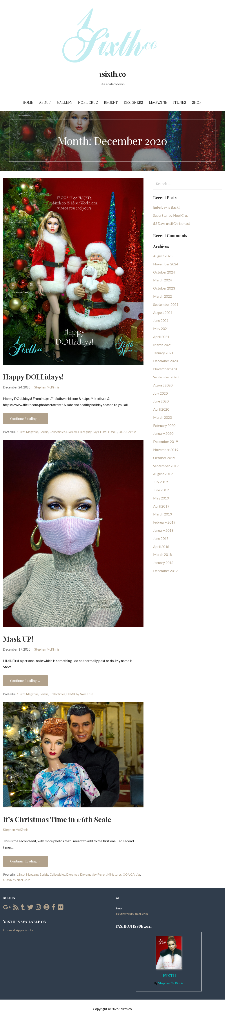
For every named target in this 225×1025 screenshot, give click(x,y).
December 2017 (165, 571)
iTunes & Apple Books (18, 930)
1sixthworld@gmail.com (132, 914)
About (45, 102)
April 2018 (161, 546)
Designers (133, 102)
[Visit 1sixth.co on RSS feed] (16, 908)
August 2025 (162, 256)
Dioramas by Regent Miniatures (101, 874)
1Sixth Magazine (27, 432)
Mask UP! (18, 638)
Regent (111, 102)
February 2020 (164, 425)
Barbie (44, 432)
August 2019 (162, 474)
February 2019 (164, 522)
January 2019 (163, 530)
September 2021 (165, 304)
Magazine (158, 102)
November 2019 (165, 449)
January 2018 (163, 562)
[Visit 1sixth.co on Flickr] (61, 908)
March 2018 (162, 554)
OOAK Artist (127, 432)
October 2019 (164, 458)
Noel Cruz (88, 102)
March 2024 (162, 280)
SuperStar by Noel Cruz (171, 215)
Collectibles (57, 432)
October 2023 (164, 288)
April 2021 (161, 337)
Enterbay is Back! (166, 207)
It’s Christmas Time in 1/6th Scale (57, 819)
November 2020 (165, 369)
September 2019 (165, 466)
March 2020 (162, 417)
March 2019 (162, 514)
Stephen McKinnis (47, 387)
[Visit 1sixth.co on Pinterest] (46, 908)
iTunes (179, 102)
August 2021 (162, 312)
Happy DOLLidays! (33, 376)
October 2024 (164, 272)
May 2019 (161, 498)
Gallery (64, 102)
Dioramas (72, 432)
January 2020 (163, 433)
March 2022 (162, 296)
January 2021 (163, 353)
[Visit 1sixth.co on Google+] (7, 908)
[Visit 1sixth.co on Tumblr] (23, 908)
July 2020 (160, 393)
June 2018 (161, 538)
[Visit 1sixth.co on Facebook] (54, 908)
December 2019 (165, 441)
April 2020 (161, 409)
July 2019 (160, 482)
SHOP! (197, 102)
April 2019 (161, 506)
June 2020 (161, 401)
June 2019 (161, 490)
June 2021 (161, 320)
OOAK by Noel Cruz (79, 694)
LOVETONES (108, 432)
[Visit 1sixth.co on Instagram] (38, 908)
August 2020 (162, 385)
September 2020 (165, 377)
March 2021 (162, 345)
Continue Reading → (25, 418)
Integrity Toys (89, 432)
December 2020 (165, 361)
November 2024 (165, 264)
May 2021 (161, 328)
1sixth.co (112, 74)
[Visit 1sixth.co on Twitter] (30, 908)
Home (28, 102)
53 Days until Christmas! (171, 223)
